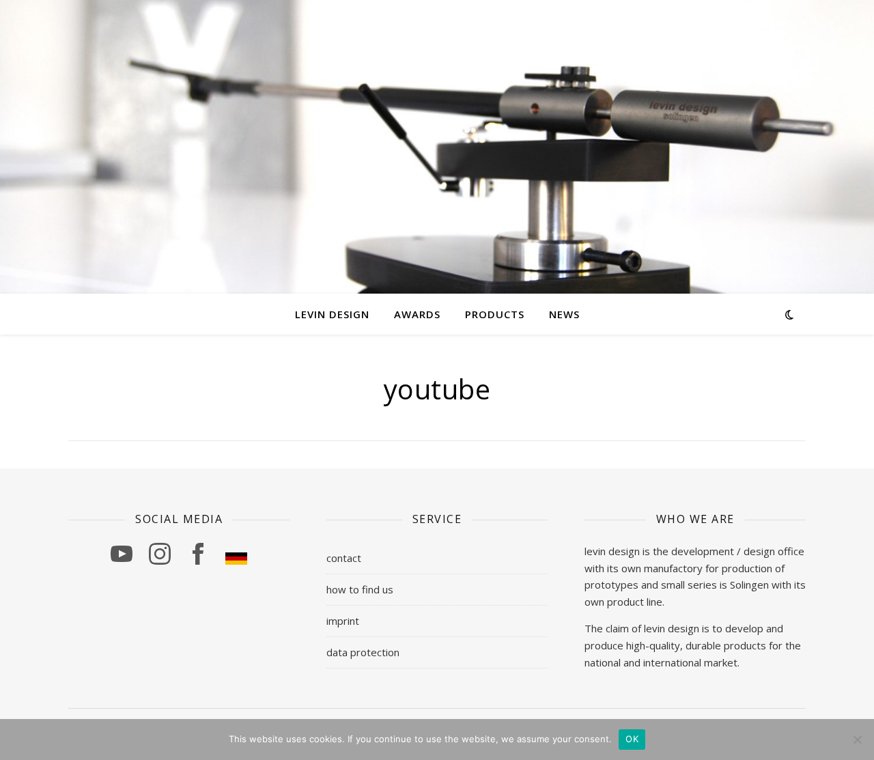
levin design (332, 314)
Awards (417, 314)
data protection (362, 652)
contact (343, 558)
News (564, 314)
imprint (342, 621)
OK (631, 738)
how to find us (359, 589)
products (494, 314)
